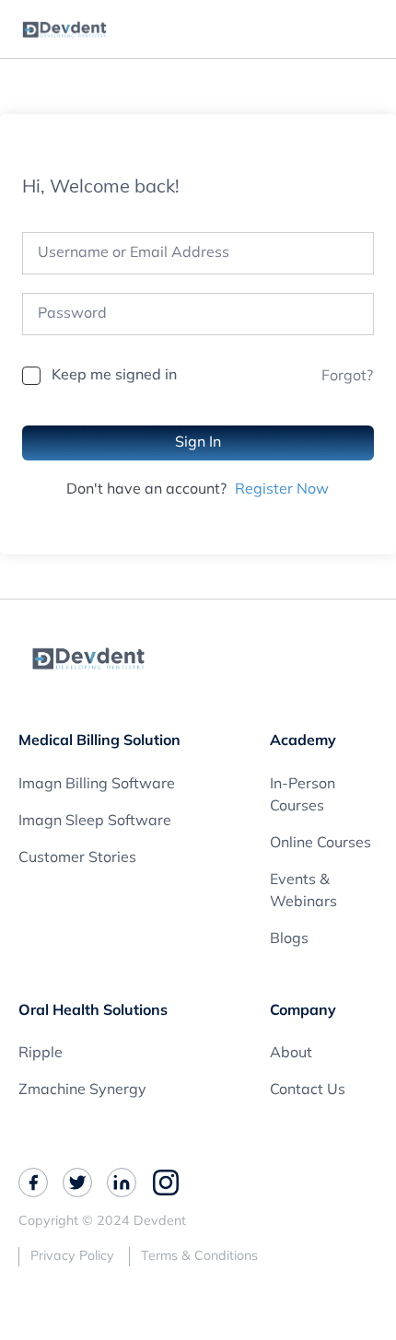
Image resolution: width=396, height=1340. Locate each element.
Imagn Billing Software (96, 784)
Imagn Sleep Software (94, 821)
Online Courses (320, 843)
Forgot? (347, 376)
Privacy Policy (72, 1257)
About (291, 1053)
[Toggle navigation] (373, 29)
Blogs (289, 939)
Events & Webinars (303, 891)
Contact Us (307, 1090)
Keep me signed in (114, 375)
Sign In (198, 443)
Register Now (282, 490)
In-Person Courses (302, 795)
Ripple (40, 1053)
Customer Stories (77, 858)
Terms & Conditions (199, 1257)
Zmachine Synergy (82, 1090)
